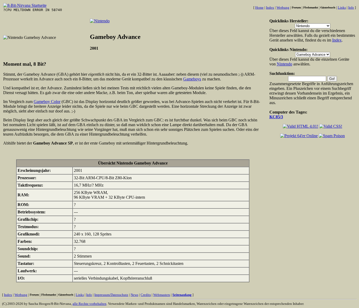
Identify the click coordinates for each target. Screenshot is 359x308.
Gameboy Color (47, 101)
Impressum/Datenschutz (111, 295)
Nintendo (284, 64)
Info (351, 7)
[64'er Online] (299, 136)
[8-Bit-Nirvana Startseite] (25, 5)
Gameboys (192, 79)
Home (259, 7)
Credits (146, 295)
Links (342, 7)
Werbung (282, 7)
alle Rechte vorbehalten (89, 304)
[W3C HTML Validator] (300, 126)
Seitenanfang (182, 295)
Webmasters (161, 295)
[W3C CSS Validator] (330, 126)
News (134, 295)
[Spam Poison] (332, 136)
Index (270, 7)
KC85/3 (276, 117)
